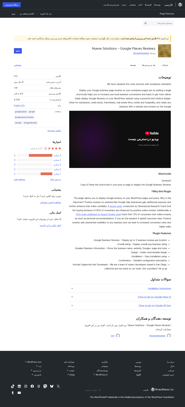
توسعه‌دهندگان (102, 370)
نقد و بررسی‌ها (148, 65)
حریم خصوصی (168, 375)
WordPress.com (33, 362)
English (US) (19, 105)
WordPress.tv (100, 375)
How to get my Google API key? (154, 305)
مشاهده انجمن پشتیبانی (50, 202)
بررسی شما (55, 179)
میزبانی (171, 370)
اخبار (172, 366)
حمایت (70, 370)
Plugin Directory (167, 13)
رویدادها (71, 366)
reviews (18, 123)
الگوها (138, 375)
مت (38, 366)
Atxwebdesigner (141, 53)
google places (21, 112)
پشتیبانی (17, 65)
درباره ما (170, 362)
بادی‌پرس (36, 375)
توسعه (133, 65)
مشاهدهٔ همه (19, 179)
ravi (112, 335)
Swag (70, 375)
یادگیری (105, 362)
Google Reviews (30, 123)
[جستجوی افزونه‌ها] (145, 23)
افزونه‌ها (137, 370)
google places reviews (24, 117)
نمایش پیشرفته (54, 130)
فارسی (145, 390)
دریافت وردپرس (11, 5)
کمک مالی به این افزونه (50, 225)
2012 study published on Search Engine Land (98, 214)
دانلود (18, 51)
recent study (116, 206)
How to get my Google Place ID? (154, 297)
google (32, 112)
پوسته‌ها (138, 366)
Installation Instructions (159, 288)
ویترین (138, 362)
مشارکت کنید (69, 362)
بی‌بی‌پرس (36, 370)
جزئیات (165, 65)
